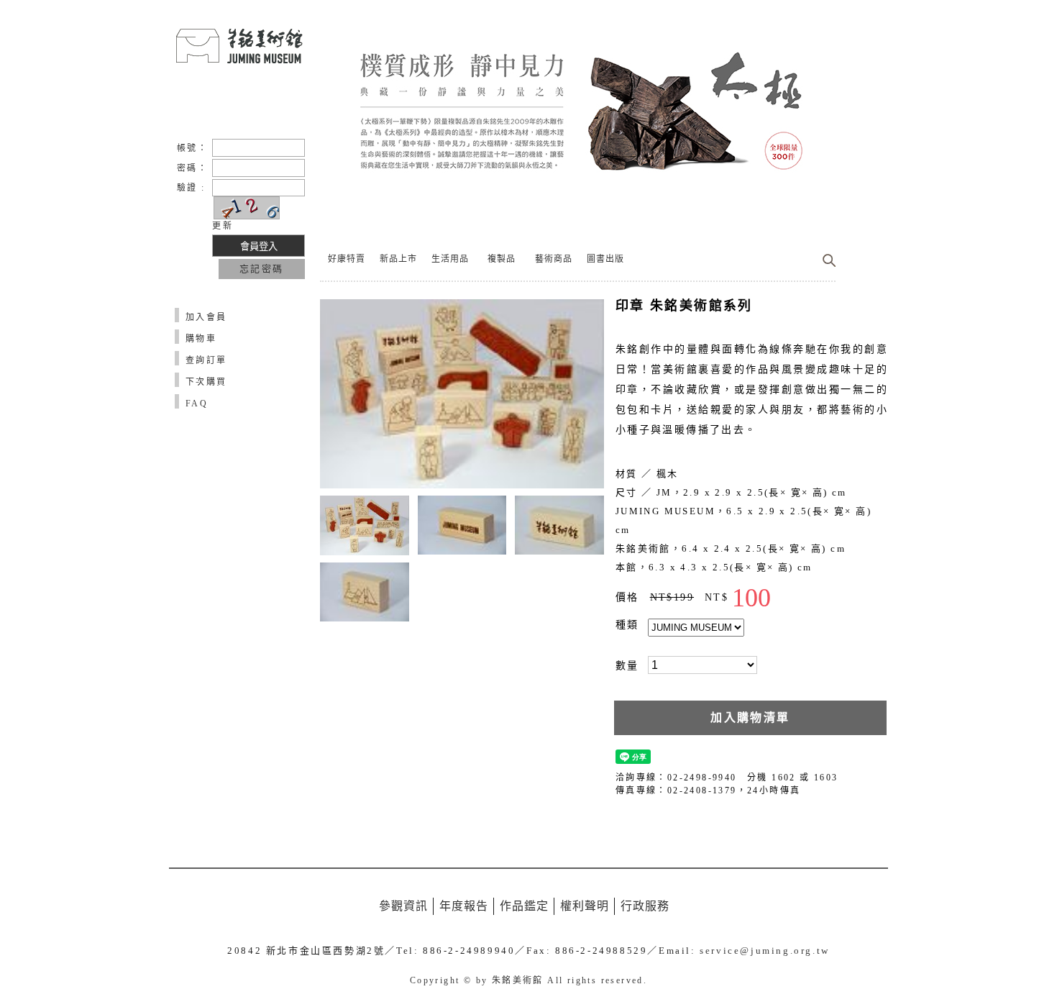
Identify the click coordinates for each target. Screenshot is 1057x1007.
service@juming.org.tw (765, 950)
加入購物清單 (750, 717)
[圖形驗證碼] (247, 207)
